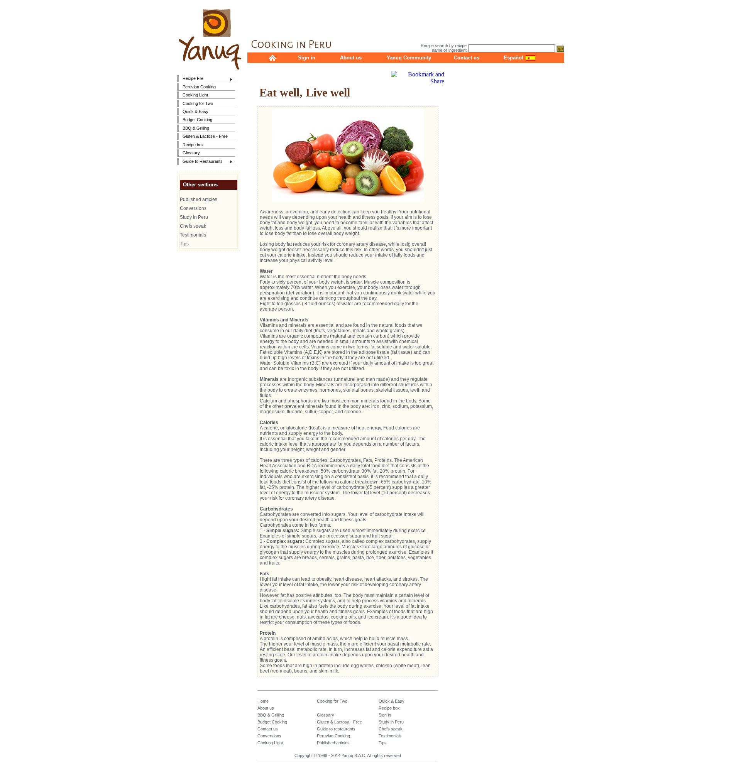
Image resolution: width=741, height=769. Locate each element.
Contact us (466, 58)
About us (351, 58)
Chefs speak (193, 226)
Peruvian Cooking (199, 87)
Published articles (198, 199)
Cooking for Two (198, 103)
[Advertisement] (405, 17)
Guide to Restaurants (200, 162)
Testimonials (193, 235)
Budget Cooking (197, 119)
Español (513, 58)
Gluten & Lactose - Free (205, 136)
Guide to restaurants (336, 729)
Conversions (193, 208)
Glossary (191, 152)
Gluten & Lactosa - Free (339, 722)
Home (263, 701)
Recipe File (190, 79)
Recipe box (193, 144)
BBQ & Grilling (196, 128)
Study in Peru (194, 217)
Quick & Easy (195, 111)
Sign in (306, 58)
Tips (184, 244)
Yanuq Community (409, 58)
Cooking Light (195, 95)
